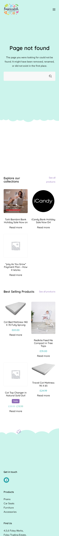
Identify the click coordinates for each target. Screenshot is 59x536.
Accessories (10, 511)
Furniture (9, 507)
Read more (15, 227)
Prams (7, 499)
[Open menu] (54, 9)
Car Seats (9, 503)
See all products (47, 291)
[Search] (50, 76)
